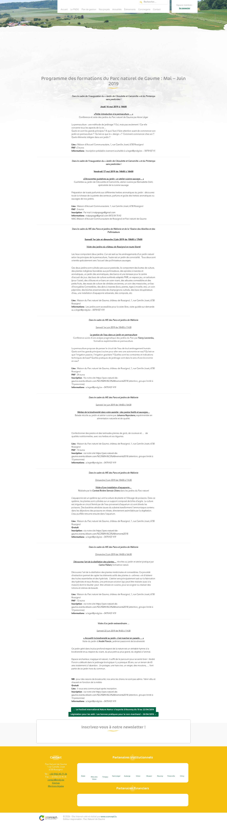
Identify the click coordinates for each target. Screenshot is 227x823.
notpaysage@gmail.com (104, 213)
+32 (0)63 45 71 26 (58, 774)
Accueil (64, 10)
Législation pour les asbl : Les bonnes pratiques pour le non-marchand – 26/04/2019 (113, 714)
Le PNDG (74, 10)
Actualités (117, 10)
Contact (156, 10)
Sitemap (56, 783)
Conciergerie (144, 10)
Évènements (130, 10)
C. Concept (48, 818)
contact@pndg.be (56, 780)
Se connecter (184, 8)
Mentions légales (56, 786)
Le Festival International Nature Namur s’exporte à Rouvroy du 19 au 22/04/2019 (113, 709)
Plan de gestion (89, 10)
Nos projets (104, 10)
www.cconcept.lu (109, 817)
